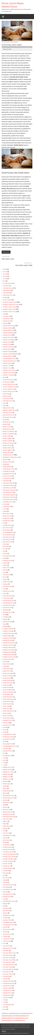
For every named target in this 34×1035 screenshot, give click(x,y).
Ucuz (4, 943)
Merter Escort (7, 802)
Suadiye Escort (7, 920)
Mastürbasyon (7, 791)
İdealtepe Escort (7, 612)
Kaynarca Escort (8, 725)
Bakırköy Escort (7, 422)
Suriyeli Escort (7, 929)
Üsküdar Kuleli (7, 988)
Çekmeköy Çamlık (8, 487)
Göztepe (5, 584)
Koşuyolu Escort (8, 739)
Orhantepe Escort (8, 835)
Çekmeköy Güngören (9, 495)
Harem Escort (7, 598)
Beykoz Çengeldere (9, 433)
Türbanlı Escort (7, 939)
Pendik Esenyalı (8, 849)
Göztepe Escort (7, 586)
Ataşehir (5, 323)
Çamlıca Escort (7, 476)
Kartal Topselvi (7, 704)
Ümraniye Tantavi (8, 974)
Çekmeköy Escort (8, 492)
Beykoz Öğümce (8, 450)
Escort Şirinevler (8, 534)
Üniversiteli (6, 976)
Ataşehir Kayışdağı (8, 351)
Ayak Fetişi (6, 394)
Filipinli (5, 563)
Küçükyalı (6, 748)
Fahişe (5, 553)
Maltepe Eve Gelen (8, 772)
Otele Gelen (6, 840)
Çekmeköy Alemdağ (9, 483)
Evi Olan (5, 549)
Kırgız (4, 732)
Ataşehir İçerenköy (8, 347)
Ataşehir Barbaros (8, 330)
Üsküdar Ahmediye (8, 981)
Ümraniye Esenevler (9, 964)
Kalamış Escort (7, 659)
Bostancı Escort (7, 462)
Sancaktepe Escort (8, 889)
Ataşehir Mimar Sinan (9, 358)
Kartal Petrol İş (7, 701)
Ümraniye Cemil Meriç (9, 960)
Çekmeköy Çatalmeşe (9, 490)
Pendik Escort (7, 845)
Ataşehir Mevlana (8, 356)
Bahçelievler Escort (8, 415)
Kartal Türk (6, 706)
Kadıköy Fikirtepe (8, 647)
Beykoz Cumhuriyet (8, 443)
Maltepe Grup (7, 774)
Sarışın (5, 892)
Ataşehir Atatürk (7, 328)
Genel (5, 577)
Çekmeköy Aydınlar (8, 485)
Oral (4, 830)
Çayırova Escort (7, 478)
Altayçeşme (6, 292)
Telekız (5, 931)
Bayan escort (7, 426)
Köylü (4, 741)
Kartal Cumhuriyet (8, 675)
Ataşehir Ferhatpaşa (9, 339)
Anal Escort (6, 316)
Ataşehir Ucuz (7, 368)
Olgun (5, 823)
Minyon (5, 807)
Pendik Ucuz (6, 866)
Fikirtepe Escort (7, 560)
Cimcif (5, 509)
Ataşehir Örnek (7, 363)
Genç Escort (6, 574)
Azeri (4, 403)
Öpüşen (5, 828)
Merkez (5, 800)
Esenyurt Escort (7, 542)
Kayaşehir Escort (8, 720)
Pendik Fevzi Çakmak (9, 856)
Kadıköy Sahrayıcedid (9, 657)
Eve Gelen (6, 546)
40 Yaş (5, 278)
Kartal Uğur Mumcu (8, 711)
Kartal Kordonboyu (8, 692)
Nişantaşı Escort (8, 814)
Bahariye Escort (7, 412)
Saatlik (5, 880)
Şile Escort (6, 908)
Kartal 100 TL (7, 671)
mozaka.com (5, 1013)
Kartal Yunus (6, 715)
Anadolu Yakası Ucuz (9, 311)
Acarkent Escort (7, 283)
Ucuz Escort (6, 946)
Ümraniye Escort (8, 962)
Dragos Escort (7, 518)
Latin (4, 758)
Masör (5, 786)
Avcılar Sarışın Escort (9, 384)
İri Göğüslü (6, 617)
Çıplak (5, 511)
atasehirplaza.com (15, 1013)
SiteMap (4, 1031)
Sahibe (5, 882)
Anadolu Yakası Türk (9, 309)
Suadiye (5, 917)
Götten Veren (7, 581)
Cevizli (5, 504)
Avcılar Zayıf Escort (8, 389)
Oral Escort (6, 833)
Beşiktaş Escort (7, 429)
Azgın (4, 405)
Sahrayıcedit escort (8, 884)
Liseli (4, 760)
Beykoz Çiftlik (7, 436)
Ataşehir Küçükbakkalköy (10, 354)
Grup (4, 588)
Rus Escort (6, 877)
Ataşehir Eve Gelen (8, 337)
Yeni (4, 1000)
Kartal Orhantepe (8, 697)
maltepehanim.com (19, 1020)
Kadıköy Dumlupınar (9, 633)
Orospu (5, 838)
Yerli (4, 1002)
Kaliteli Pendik (7, 664)
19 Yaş (5, 274)
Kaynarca (6, 722)
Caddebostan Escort (9, 469)
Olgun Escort (7, 826)
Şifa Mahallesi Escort (9, 901)
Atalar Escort (6, 321)
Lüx (4, 765)
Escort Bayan (7, 530)
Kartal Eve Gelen (8, 682)
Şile (4, 906)
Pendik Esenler (7, 847)
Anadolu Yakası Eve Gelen (11, 304)
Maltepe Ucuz (7, 779)
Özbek (5, 842)
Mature (5, 793)
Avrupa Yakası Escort (9, 391)
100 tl (4, 269)
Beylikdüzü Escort (8, 455)
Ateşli (4, 377)
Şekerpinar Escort (8, 894)
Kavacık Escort (7, 718)
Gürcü (5, 593)
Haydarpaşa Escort (8, 603)
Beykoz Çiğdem (7, 438)
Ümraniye (6, 950)
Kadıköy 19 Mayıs (8, 628)
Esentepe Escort (8, 537)
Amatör (5, 297)
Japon (5, 624)
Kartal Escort (6, 252)
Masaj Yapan (7, 783)
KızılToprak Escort (8, 734)
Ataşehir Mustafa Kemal (10, 361)
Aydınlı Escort (7, 398)
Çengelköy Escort (8, 502)
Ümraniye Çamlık (8, 957)
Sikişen (5, 903)
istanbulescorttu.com (21, 1018)
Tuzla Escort (6, 941)
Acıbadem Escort (8, 288)
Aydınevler (6, 396)
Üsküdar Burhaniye (8, 983)
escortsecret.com (27, 1013)
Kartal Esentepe (7, 680)
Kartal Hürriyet (7, 687)
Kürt (4, 753)
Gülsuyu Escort (7, 591)
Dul (4, 523)
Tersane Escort (7, 934)
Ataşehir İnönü (7, 349)
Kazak (5, 727)
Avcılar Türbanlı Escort (9, 386)
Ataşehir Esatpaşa (8, 332)
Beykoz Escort (7, 445)
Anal (4, 314)
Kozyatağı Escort (8, 744)
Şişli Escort (6, 910)
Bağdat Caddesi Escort (10, 410)
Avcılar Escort (7, 382)
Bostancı (5, 459)
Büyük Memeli (7, 466)
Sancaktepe (6, 887)
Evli (4, 551)
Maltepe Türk (7, 776)
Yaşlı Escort (6, 997)
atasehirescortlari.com (8, 1015)
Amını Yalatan (7, 300)
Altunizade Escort (8, 295)
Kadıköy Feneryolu (8, 645)
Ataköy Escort (7, 318)
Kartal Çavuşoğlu (8, 673)
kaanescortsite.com (7, 1020)
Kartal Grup (6, 685)
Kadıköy (5, 626)
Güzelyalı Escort (8, 596)
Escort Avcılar (7, 527)
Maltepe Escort (7, 769)
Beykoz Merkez (7, 448)
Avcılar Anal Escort (8, 379)
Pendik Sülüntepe (8, 861)
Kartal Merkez (7, 694)
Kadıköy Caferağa (8, 631)
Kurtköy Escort (7, 755)
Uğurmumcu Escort (8, 948)
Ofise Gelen (6, 819)
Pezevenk (6, 870)
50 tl (4, 281)
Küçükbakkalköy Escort (10, 746)
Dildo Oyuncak (7, 516)
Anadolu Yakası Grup (9, 307)
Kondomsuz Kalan (8, 736)
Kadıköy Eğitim (7, 635)
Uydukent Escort (8, 990)
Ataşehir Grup (7, 344)
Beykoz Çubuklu (8, 440)
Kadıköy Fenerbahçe (9, 643)
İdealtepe (5, 610)
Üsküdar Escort (7, 986)
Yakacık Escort (7, 995)
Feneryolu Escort (8, 556)
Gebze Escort (7, 567)
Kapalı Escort (7, 668)
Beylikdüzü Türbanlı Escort (11, 457)
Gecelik (5, 570)
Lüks (4, 762)
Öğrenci (5, 821)
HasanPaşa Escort (8, 600)
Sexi (4, 899)
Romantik (6, 873)
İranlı (4, 614)
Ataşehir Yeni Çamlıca (9, 370)
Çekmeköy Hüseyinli (9, 499)
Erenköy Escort (7, 525)
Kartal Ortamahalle (8, 699)
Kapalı (5, 666)
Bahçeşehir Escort (8, 417)
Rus (4, 875)
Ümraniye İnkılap (8, 967)
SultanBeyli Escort (8, 922)
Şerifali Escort (7, 896)
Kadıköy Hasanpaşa (9, 650)
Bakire (5, 419)
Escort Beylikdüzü (8, 532)
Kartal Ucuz (6, 708)
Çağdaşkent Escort (8, 473)
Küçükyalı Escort (8, 751)
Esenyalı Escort (7, 539)
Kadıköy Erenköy (8, 638)
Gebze (5, 565)
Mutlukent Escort (8, 812)
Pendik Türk (6, 863)
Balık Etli (5, 424)
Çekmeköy (6, 480)
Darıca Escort (7, 513)
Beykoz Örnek (7, 452)
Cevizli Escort (7, 506)
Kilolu (4, 729)
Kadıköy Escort (7, 640)
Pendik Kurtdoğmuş (9, 859)
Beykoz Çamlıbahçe (9, 431)
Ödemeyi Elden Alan (9, 816)
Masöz (5, 788)
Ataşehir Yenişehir (8, 375)
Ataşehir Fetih (7, 342)
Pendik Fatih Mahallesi (9, 854)
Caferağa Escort (7, 471)
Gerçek (5, 579)
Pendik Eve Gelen (8, 852)
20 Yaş (5, 276)
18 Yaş (5, 271)
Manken (5, 781)
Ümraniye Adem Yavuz (9, 953)
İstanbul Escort (7, 621)
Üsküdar (5, 978)
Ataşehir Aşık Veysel (9, 325)
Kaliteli (5, 661)
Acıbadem (6, 285)
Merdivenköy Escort (9, 798)
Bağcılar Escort (7, 408)
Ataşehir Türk (7, 365)
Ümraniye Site (7, 971)
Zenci (4, 1009)
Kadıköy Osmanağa (9, 654)
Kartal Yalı (6, 713)
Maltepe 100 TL (7, 767)
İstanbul (5, 619)
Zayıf (4, 1007)
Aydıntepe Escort (8, 401)
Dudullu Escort (7, 520)
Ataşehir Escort (7, 335)
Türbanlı (5, 936)
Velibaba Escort (7, 993)
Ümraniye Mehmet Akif (9, 969)
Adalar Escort (7, 290)
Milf (4, 805)
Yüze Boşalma (7, 1004)
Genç (4, 572)
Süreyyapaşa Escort (9, 924)
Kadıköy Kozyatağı (8, 652)
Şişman (5, 913)
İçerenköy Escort (8, 605)
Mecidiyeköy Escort (8, 795)
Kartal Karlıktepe (8, 690)
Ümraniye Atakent (8, 955)
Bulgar (5, 464)
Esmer (5, 544)
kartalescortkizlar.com (22, 1015)
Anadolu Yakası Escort (9, 302)
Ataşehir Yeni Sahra (9, 372)
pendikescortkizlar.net (8, 1018)
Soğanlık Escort (7, 915)
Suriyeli (5, 927)
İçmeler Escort (7, 607)
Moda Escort (6, 809)
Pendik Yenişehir (8, 868)
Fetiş (4, 558)
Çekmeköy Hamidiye (9, 497)
